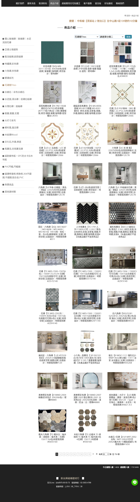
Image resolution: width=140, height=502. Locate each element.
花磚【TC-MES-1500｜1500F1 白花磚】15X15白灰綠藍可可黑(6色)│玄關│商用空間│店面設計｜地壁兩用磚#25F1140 (87, 317)
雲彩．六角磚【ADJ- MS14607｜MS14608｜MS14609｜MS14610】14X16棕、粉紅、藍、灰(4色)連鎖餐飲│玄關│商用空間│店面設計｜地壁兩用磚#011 (52, 233)
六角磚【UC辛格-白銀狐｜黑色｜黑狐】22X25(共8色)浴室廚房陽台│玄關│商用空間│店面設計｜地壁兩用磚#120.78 (52, 191)
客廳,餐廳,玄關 (12, 113)
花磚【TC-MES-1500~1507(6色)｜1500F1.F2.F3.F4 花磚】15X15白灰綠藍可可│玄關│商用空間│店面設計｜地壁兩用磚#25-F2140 (52, 276)
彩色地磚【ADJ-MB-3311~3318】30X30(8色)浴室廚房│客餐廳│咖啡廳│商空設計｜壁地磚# (52, 70)
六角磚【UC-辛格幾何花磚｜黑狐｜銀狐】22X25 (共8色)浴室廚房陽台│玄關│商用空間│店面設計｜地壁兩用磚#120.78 (122, 191)
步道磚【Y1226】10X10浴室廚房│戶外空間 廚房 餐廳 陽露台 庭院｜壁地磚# (87, 68)
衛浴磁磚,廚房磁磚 (14, 56)
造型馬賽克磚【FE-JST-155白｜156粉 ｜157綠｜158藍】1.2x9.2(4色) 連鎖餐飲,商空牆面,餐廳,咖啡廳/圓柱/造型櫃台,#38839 (122, 71)
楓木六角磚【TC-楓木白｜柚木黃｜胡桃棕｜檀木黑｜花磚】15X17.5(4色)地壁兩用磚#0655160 (52, 438)
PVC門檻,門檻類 (12, 166)
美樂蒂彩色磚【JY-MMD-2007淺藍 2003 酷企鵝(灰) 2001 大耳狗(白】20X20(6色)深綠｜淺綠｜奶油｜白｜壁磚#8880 (87, 398)
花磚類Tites (10, 85)
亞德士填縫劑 (11, 49)
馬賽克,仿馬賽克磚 (14, 148)
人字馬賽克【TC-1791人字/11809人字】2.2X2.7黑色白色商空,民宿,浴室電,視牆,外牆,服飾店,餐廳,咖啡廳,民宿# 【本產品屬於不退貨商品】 (87, 232)
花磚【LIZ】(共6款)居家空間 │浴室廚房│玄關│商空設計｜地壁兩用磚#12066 (87, 189)
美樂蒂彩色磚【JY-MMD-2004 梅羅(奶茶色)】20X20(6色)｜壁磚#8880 (52, 397)
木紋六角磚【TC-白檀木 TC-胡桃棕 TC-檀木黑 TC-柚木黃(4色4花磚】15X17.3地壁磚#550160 (87, 438)
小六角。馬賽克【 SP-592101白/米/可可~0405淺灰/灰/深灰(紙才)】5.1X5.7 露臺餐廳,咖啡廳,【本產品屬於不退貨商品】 (87, 359)
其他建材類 (10, 191)
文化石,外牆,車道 (13, 141)
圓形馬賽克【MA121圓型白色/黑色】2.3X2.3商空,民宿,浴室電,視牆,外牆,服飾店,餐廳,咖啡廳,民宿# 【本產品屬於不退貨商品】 (122, 232)
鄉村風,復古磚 (11, 127)
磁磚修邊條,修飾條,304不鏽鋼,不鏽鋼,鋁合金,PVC (16, 175)
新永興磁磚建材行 (70, 478)
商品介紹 (135, 15)
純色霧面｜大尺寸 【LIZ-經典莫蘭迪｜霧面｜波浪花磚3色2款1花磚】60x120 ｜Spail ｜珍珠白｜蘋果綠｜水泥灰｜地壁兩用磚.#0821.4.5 (122, 400)
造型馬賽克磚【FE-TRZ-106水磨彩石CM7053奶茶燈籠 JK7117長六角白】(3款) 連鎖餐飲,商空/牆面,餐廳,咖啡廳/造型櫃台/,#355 (52, 111)
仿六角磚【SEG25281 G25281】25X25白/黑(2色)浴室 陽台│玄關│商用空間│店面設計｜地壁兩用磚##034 (122, 317)
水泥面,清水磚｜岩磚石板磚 (18, 99)
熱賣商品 (9, 184)
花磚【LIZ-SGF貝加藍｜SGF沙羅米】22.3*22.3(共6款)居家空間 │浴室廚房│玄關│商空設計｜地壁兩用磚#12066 (87, 151)
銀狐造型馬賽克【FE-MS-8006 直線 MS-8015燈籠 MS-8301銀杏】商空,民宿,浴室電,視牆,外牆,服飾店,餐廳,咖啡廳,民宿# (87, 109)
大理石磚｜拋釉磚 (13, 106)
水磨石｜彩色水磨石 (14, 92)
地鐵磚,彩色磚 (11, 63)
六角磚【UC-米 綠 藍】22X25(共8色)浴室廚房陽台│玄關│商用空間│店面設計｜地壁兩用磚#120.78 (122, 151)
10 (89, 454)
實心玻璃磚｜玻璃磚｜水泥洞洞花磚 (16, 40)
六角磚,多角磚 (11, 70)
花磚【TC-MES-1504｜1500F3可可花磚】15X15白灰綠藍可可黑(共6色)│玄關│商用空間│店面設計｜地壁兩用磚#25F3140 (122, 276)
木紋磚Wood (11, 134)
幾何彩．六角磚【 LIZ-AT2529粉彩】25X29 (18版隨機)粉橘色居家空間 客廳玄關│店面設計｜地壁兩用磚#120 (52, 359)
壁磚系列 (9, 77)
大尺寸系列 (10, 120)
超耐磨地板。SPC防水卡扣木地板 (17, 157)
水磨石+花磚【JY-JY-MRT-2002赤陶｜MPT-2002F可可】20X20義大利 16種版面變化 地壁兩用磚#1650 (122, 440)
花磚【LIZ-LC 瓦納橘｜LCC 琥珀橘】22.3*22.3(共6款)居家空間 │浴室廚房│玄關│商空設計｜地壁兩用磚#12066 (52, 151)
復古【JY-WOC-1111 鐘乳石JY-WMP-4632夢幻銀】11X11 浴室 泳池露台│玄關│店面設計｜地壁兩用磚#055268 (122, 359)
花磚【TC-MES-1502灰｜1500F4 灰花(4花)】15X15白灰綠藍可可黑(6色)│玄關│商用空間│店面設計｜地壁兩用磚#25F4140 (52, 318)
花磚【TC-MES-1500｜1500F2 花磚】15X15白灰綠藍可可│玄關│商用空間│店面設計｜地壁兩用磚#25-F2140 (87, 275)
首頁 (128, 15)
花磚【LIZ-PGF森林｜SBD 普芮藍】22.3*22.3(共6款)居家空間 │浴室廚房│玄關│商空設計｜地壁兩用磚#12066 (122, 112)
